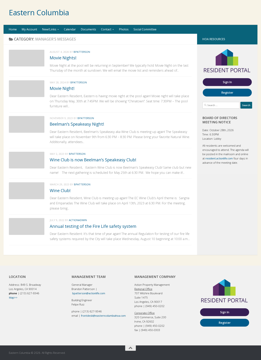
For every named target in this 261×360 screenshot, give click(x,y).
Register (227, 93)
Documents (88, 29)
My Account (29, 29)
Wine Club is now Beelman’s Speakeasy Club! (93, 160)
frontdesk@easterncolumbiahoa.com (103, 315)
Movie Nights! (63, 58)
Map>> (13, 297)
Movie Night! (62, 88)
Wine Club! (60, 190)
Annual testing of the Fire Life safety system (93, 226)
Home (13, 29)
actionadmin (78, 220)
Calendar (70, 29)
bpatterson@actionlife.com (88, 293)
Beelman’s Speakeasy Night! (77, 124)
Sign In (227, 82)
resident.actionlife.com (219, 158)
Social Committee (145, 29)
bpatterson (82, 51)
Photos (124, 29)
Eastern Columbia (39, 12)
